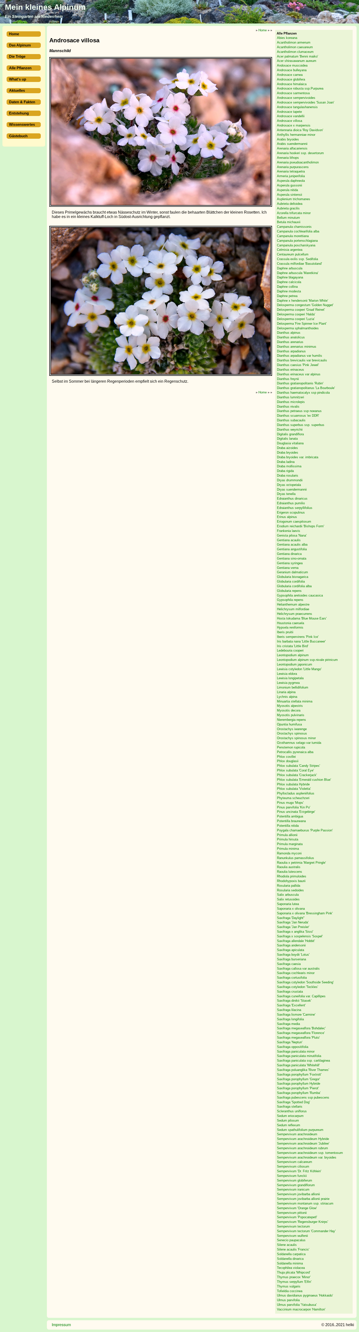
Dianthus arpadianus (291, 351)
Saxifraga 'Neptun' (289, 1042)
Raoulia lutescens (289, 872)
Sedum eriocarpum (290, 1116)
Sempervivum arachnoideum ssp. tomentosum (310, 1153)
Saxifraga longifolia (290, 1019)
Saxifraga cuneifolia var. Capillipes (301, 996)
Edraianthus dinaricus (292, 498)
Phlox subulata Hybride (293, 784)
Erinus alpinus (287, 517)
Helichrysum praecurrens (294, 614)
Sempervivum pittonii (292, 1213)
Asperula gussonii (289, 185)
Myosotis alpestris (290, 706)
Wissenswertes (22, 124)
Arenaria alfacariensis (292, 148)
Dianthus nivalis (288, 406)
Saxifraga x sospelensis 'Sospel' (300, 936)
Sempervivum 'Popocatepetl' (297, 1217)
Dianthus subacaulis (291, 420)
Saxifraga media (288, 1024)
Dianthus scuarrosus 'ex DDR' (298, 416)
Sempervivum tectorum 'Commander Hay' (306, 1231)
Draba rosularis (287, 475)
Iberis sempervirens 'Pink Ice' (297, 637)
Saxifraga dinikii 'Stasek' (294, 1001)
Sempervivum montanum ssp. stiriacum (305, 1203)
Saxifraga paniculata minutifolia (299, 1056)
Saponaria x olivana (291, 908)
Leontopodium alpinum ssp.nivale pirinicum (307, 660)
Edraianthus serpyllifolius (294, 508)
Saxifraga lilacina (289, 1010)
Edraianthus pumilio (291, 503)
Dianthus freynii (288, 379)
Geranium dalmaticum (292, 572)
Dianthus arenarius (290, 342)
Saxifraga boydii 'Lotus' (293, 954)
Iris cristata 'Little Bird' (292, 646)
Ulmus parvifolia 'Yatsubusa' (297, 1305)
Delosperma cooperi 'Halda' (296, 314)
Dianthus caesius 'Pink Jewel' (298, 365)
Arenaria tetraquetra (291, 171)
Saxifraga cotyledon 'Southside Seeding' (305, 982)
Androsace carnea (290, 75)
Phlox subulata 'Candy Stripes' (298, 766)
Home (14, 34)
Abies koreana (287, 38)
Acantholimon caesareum (295, 47)
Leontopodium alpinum (293, 655)
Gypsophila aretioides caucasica (300, 595)
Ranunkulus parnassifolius (295, 858)
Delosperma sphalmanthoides (298, 328)
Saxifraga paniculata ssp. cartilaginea (303, 1060)
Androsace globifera (291, 79)
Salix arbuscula (288, 895)
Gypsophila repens (290, 600)
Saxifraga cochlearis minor (296, 973)
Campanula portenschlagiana (297, 240)
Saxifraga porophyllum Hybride (298, 1084)
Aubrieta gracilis (288, 208)
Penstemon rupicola (291, 747)
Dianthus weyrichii (290, 429)
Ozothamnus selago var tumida (299, 743)
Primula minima (288, 848)
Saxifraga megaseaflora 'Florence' (301, 1033)
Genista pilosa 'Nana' (291, 535)
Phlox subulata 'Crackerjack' (297, 775)
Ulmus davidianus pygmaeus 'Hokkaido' (305, 1296)
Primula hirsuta (287, 839)
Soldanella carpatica (291, 1254)
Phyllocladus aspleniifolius (295, 793)
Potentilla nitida (288, 825)
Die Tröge (17, 56)
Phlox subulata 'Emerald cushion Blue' (304, 779)
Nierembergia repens (291, 720)
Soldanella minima (290, 1263)
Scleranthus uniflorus (292, 1111)
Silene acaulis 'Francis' (293, 1249)
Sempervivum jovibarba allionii (298, 1194)
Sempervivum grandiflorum (296, 1185)
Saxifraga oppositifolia (292, 1047)
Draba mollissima (289, 466)
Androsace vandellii (291, 116)
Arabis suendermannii (292, 144)
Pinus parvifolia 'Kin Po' (293, 807)
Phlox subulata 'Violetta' (294, 789)
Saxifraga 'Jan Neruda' (292, 922)
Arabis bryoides (288, 139)
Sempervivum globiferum (294, 1180)
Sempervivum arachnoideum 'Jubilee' (303, 1143)
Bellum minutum (288, 217)
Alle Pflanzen (20, 68)
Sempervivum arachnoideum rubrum (302, 1148)
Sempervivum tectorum (293, 1226)
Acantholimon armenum (293, 42)
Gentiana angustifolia (292, 549)
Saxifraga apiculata (290, 950)
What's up (17, 79)
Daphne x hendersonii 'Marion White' (302, 300)
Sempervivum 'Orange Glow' (297, 1208)
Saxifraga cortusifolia (292, 978)
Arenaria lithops (288, 158)
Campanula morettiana (293, 236)
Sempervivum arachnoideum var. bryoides (306, 1157)
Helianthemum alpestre (293, 604)
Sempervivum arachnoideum (297, 1134)
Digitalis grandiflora (290, 434)
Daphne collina (287, 286)
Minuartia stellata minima (294, 701)
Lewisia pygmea (288, 683)
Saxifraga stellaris (289, 1107)
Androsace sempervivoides (296, 98)
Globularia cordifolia (291, 581)
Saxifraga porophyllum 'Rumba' (298, 1093)
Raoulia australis (288, 867)
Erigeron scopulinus (291, 512)
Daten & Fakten (22, 102)
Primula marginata (290, 844)
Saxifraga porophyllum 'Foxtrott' (299, 1074)
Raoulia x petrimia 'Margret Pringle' (301, 862)
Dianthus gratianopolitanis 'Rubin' (300, 383)
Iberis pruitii (285, 632)
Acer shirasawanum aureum (296, 61)
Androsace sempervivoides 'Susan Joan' (305, 102)
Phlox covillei (286, 756)
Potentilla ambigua (290, 816)
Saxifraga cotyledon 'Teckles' (297, 987)
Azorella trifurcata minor (294, 213)
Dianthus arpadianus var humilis (299, 356)
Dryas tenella (286, 494)
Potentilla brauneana (291, 821)
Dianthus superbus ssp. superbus (300, 425)
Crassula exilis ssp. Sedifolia (297, 259)
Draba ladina (286, 462)
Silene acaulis (287, 1245)
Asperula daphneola (291, 181)
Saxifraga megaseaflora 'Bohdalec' (301, 1028)
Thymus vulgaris (288, 1286)
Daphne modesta (289, 291)
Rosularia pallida (288, 885)
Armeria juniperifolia (291, 176)
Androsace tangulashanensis (297, 107)
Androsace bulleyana (291, 70)
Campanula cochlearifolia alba (298, 231)
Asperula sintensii (289, 194)
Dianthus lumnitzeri (290, 397)
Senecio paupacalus (291, 1240)
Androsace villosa (289, 121)
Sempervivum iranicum (293, 1190)
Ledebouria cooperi (290, 651)
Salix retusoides (288, 899)
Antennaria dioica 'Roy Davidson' (300, 130)
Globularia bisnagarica (292, 577)
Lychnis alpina (287, 697)
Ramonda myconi (289, 853)
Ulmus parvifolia (288, 1300)
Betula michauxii (288, 222)
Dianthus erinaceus (290, 369)
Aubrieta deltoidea (289, 204)
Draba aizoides (287, 448)
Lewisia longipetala (290, 678)
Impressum (61, 1325)
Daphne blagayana (290, 277)
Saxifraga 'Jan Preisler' (293, 927)
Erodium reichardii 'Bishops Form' (300, 526)
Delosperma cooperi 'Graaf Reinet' (301, 309)
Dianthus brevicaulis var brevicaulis (302, 360)
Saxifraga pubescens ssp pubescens (303, 1097)
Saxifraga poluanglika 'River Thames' (303, 1070)
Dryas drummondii (290, 480)
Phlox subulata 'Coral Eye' (295, 770)
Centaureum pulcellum (292, 254)
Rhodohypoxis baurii (291, 881)
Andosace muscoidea (292, 66)
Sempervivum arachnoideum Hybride (303, 1139)
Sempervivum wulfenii (292, 1236)
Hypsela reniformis (290, 628)
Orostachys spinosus (292, 733)
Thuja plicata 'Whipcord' (293, 1273)
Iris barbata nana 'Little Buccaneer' (301, 641)
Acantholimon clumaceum (295, 52)
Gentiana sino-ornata (291, 558)
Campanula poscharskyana (296, 245)
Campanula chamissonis (294, 227)
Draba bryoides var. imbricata (297, 457)
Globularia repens (289, 591)
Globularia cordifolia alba (294, 586)
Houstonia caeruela (290, 623)
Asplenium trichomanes (293, 199)
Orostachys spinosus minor (296, 738)
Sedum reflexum (288, 1125)
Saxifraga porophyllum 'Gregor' (298, 1079)
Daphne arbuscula (289, 268)
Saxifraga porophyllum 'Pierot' (298, 1088)
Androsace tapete (289, 112)
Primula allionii (287, 835)
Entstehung (19, 113)
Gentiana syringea (290, 563)
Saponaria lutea (288, 904)
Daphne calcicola (289, 282)
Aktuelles (17, 90)
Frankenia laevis (288, 531)
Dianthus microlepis (291, 402)
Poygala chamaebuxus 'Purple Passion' (305, 830)
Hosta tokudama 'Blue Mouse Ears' (302, 618)
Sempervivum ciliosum (293, 1167)
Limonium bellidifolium (292, 687)
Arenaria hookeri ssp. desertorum (300, 153)
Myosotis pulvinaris (290, 715)
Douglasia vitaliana (290, 443)
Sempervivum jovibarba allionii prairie (303, 1199)
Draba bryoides (287, 452)
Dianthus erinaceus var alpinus (298, 374)
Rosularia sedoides (290, 890)
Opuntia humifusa (289, 724)
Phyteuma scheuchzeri (293, 798)
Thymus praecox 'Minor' (293, 1277)
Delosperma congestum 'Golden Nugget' (305, 305)
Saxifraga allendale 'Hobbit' (296, 941)
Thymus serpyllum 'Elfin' (294, 1282)
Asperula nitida (287, 190)
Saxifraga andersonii (291, 945)
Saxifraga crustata (290, 991)
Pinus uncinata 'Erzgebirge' (296, 812)
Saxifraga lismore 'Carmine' (296, 1014)
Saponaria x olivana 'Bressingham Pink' (305, 913)
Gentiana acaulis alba (292, 545)
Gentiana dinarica (289, 554)
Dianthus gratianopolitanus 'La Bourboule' (306, 388)
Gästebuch (18, 136)
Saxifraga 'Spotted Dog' (293, 1102)
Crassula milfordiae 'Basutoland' (299, 263)
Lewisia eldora (287, 674)
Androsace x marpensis (293, 125)
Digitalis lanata (287, 439)
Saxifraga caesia (289, 964)
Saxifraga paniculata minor (296, 1051)
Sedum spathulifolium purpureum (300, 1130)
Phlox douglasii (287, 761)
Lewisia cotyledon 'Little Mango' (299, 669)
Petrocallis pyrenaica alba (295, 752)
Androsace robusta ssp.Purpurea (300, 89)
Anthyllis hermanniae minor (296, 135)
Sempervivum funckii (292, 1176)
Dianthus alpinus (288, 333)
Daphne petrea (287, 296)
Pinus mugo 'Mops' (290, 802)
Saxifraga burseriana (291, 959)
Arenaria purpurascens (293, 167)
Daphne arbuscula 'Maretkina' (297, 273)
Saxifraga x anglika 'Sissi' (295, 931)
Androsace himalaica (291, 84)
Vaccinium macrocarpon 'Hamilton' (301, 1309)
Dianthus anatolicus (291, 337)
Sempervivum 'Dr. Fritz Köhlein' (299, 1171)
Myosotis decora (288, 710)
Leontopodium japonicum (294, 664)
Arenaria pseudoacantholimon (298, 162)
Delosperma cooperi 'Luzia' (296, 319)
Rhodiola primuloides (291, 876)
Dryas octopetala (289, 485)
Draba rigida (285, 471)
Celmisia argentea (289, 250)
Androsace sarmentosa (293, 93)
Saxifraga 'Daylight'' (290, 918)
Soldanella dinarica (290, 1259)
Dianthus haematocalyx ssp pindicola (303, 392)
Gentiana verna (287, 568)
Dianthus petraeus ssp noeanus (299, 411)
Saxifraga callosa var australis (298, 968)
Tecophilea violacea (291, 1268)
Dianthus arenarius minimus (296, 346)
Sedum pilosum (288, 1120)
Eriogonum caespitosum (294, 522)
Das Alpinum (20, 45)
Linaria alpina (286, 692)
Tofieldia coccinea (289, 1291)
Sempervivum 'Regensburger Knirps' (302, 1222)
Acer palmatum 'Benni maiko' (297, 56)
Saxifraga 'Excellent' (291, 1005)
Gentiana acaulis (289, 540)
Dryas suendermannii (292, 489)
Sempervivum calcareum (294, 1162)
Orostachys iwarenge (292, 729)
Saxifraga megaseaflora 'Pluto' (298, 1037)
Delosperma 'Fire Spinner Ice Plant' (302, 323)
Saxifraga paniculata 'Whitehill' (298, 1065)
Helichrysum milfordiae (293, 609)
